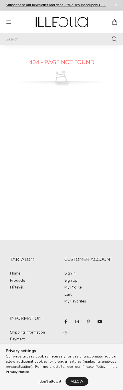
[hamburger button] (8, 22)
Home (15, 273)
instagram (77, 321)
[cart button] (114, 22)
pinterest (88, 321)
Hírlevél (16, 287)
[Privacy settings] (65, 333)
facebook (65, 321)
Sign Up (71, 281)
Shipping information (27, 332)
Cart (68, 294)
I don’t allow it (49, 381)
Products (17, 281)
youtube (100, 321)
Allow (77, 381)
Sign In (70, 273)
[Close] (116, 5)
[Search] (114, 39)
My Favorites (75, 301)
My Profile (73, 287)
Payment (17, 339)
